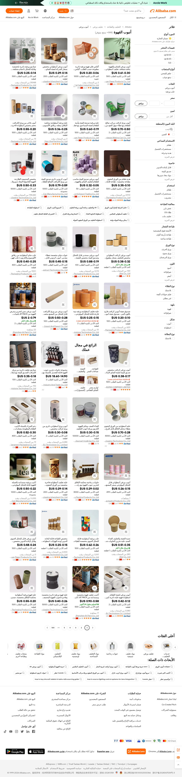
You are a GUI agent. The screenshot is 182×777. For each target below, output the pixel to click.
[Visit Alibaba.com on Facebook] (33, 731)
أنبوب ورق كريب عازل (119, 673)
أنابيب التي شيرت (163, 673)
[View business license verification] (116, 772)
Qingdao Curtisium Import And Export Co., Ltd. (54, 326)
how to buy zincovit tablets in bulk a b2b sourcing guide (57, 679)
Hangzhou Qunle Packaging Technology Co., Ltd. (23, 197)
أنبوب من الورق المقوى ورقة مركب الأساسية (87, 673)
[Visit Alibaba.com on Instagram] (16, 731)
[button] (72, 11)
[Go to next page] (47, 627)
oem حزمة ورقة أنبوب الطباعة (136, 667)
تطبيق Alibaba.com (56, 751)
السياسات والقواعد (133, 726)
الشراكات (31, 721)
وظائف (173, 715)
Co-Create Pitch (169, 704)
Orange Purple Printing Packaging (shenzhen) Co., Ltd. (54, 81)
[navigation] (155, 327)
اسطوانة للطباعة (33, 208)
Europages (132, 764)
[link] (178, 750)
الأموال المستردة (64, 715)
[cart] (36, 11)
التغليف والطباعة (114, 27)
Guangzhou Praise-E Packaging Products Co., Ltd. (117, 330)
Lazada (91, 764)
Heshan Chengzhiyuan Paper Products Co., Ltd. (117, 81)
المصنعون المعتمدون (97, 699)
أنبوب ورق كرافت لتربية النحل (106, 667)
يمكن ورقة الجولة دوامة (118, 220)
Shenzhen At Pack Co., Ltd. (24, 332)
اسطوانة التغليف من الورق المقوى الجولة (87, 220)
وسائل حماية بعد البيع (132, 715)
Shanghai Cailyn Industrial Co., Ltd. (86, 85)
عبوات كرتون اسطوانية (38, 673)
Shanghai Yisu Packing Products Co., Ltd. (86, 497)
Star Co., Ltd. (124, 273)
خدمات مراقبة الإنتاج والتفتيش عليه (126, 721)
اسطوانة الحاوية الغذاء (93, 214)
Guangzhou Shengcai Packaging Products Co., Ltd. (23, 141)
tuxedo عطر (59, 673)
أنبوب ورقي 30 (35, 667)
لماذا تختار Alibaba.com (166, 699)
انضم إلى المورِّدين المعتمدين (23, 715)
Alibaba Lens (165, 751)
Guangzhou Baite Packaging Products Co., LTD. (117, 501)
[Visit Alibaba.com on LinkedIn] (28, 731)
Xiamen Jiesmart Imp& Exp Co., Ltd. (86, 441)
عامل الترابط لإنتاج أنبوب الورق (116, 208)
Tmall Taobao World (77, 764)
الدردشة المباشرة (63, 704)
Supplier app (103, 751)
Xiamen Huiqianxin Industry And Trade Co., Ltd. (54, 385)
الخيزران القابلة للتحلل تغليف (44, 214)
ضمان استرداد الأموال (132, 704)
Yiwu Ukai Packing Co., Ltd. (55, 141)
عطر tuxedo (147, 679)
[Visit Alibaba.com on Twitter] (22, 731)
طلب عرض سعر (99, 704)
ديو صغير (18, 673)
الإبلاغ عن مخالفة (64, 729)
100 (52, 628)
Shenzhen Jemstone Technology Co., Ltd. (86, 332)
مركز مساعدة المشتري (61, 699)
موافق (141, 103)
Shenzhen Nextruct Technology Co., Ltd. (54, 270)
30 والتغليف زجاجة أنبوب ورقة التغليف (83, 208)
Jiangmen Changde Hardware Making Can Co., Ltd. (117, 137)
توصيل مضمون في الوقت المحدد (127, 710)
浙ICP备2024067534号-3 (163, 773)
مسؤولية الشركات (168, 710)
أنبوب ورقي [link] (83, 27)
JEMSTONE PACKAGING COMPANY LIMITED (117, 387)
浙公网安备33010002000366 (137, 773)
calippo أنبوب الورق (162, 667)
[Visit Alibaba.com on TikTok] (5, 731)
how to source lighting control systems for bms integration (110, 679)
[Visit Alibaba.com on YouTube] (11, 731)
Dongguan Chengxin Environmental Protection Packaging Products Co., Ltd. (23, 274)
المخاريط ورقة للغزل (70, 214)
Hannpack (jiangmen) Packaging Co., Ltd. (23, 445)
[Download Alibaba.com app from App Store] (36, 751)
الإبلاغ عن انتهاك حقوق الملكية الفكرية (58, 722)
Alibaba (128, 27)
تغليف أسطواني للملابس (118, 214)
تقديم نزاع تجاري (64, 710)
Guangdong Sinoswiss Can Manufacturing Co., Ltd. (54, 194)
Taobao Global (103, 764)
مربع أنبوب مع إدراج (142, 673)
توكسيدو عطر (165, 679)
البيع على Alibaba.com (26, 699)
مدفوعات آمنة (135, 699)
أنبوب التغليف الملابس (80, 667)
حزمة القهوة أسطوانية (56, 667)
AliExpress (50, 764)
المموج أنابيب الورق (54, 208)
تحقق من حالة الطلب (26, 710)
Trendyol (121, 764)
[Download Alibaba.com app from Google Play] (15, 751)
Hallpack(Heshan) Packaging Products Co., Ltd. (86, 274)
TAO (113, 764)
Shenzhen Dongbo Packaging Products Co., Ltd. (23, 85)
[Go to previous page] (92, 627)
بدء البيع (32, 704)
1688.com (61, 764)
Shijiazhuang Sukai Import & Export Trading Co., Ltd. (86, 194)
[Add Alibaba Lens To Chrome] (136, 751)
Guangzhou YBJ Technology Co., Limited (54, 445)
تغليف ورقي (98, 27)
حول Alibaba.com (168, 693)
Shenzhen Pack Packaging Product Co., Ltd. (117, 197)
